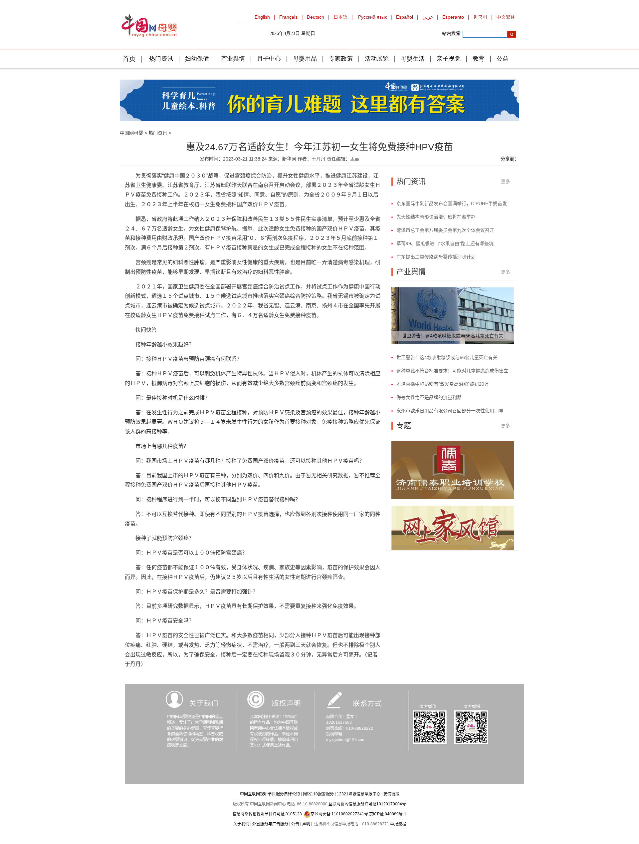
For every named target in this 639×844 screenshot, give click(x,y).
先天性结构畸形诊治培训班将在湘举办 (436, 216)
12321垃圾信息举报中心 (358, 794)
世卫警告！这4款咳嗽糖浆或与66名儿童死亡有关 (452, 335)
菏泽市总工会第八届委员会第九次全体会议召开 (445, 230)
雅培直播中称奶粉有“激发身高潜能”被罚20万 (442, 384)
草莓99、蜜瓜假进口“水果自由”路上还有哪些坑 (445, 243)
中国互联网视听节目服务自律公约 (270, 794)
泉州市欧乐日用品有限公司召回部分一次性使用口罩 (450, 410)
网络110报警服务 (318, 794)
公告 (295, 824)
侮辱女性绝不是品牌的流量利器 (429, 397)
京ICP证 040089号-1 (387, 814)
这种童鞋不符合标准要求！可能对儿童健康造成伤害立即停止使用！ (455, 370)
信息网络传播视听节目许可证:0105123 (267, 814)
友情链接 (391, 794)
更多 (505, 181)
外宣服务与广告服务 (270, 824)
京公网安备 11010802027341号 (339, 814)
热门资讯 (157, 133)
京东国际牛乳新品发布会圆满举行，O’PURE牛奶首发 (451, 203)
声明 (306, 824)
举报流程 (398, 824)
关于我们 (241, 824)
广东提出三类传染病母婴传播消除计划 (436, 256)
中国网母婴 (131, 133)
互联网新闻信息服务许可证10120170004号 (367, 804)
